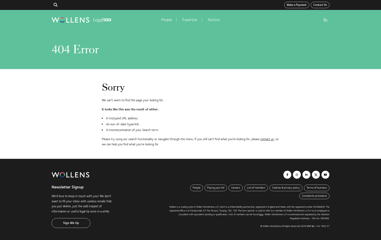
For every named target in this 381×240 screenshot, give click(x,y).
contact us (267, 139)
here (261, 214)
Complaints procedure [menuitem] (314, 196)
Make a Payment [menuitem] (297, 5)
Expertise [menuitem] (189, 19)
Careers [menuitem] (235, 187)
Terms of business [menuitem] (317, 187)
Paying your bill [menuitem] (215, 187)
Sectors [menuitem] (214, 19)
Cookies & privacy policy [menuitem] (286, 187)
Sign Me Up (71, 223)
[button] (56, 5)
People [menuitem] (166, 19)
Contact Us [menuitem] (320, 5)
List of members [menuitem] (256, 187)
